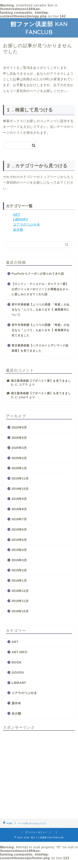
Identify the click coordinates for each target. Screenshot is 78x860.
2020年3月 (19, 447)
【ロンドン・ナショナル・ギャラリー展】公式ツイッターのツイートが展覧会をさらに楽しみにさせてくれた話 (40, 289)
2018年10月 (20, 611)
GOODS (18, 672)
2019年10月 (20, 488)
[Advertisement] (39, 773)
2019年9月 (19, 499)
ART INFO (19, 652)
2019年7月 (19, 519)
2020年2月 (19, 458)
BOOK (17, 662)
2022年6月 (19, 427)
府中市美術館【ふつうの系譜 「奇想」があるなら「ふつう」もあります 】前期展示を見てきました (41, 330)
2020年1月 (19, 468)
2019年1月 (19, 580)
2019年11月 (20, 478)
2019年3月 (19, 560)
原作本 (16, 703)
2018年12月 (20, 590)
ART (16, 214)
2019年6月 (19, 529)
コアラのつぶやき (26, 224)
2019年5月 (19, 539)
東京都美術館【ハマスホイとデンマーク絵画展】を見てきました (40, 348)
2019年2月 (19, 570)
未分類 (18, 229)
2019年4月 (19, 550)
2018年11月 (20, 601)
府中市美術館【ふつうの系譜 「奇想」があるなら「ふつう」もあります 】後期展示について (41, 309)
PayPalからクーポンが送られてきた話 (38, 273)
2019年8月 (19, 509)
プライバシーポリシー (36, 832)
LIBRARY (20, 219)
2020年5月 (19, 437)
